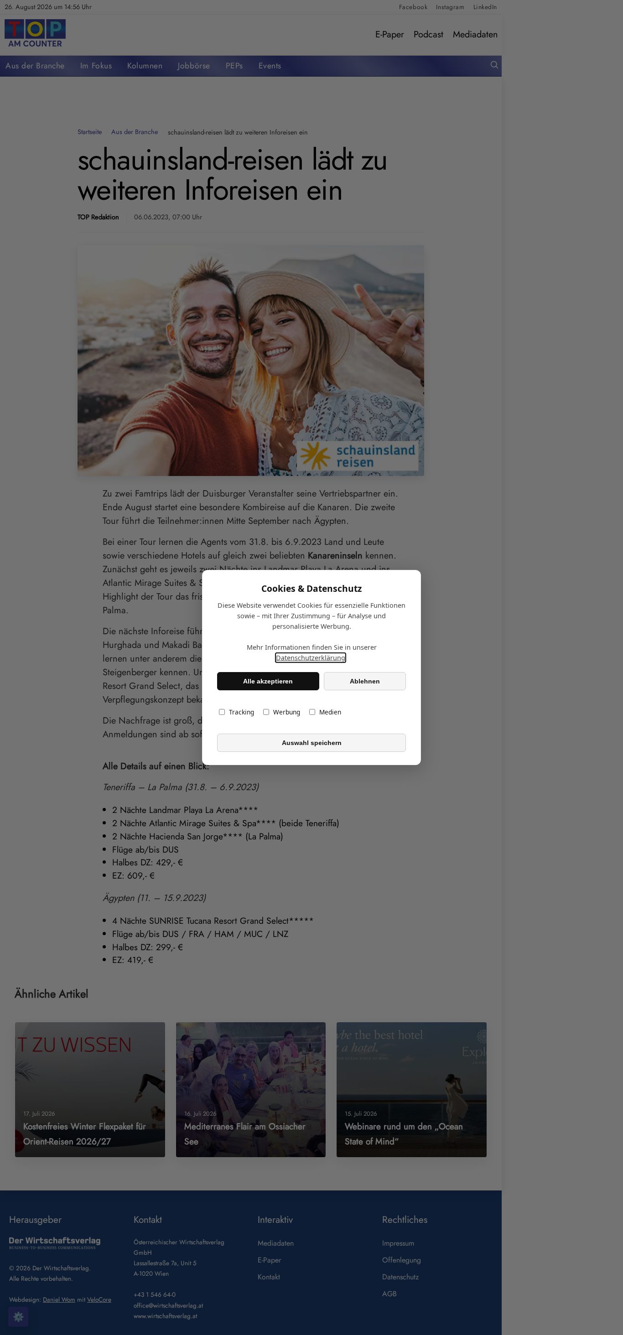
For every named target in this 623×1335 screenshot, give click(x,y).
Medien (330, 712)
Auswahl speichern (312, 742)
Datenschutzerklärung (310, 657)
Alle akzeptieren (268, 681)
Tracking (241, 712)
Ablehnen (365, 681)
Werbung (286, 712)
